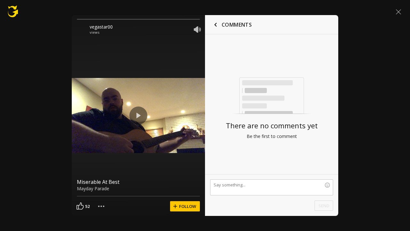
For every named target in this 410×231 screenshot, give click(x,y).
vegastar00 (101, 27)
